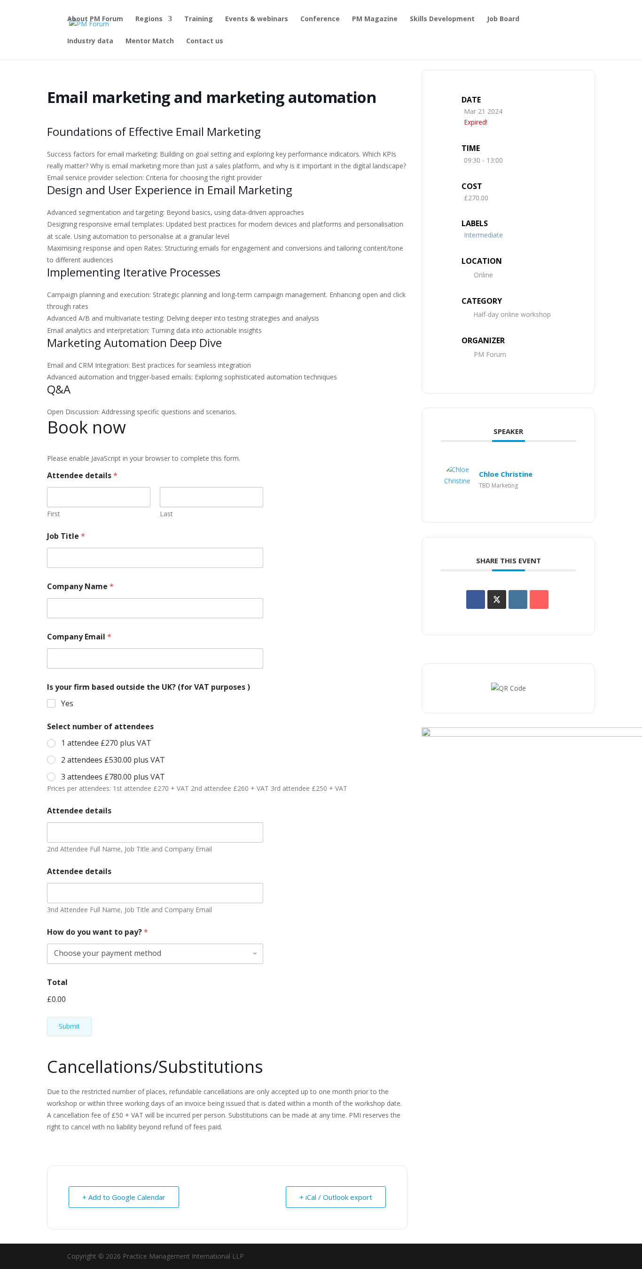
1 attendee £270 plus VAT (106, 743)
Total (57, 982)
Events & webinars (256, 19)
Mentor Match (149, 41)
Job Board (503, 19)
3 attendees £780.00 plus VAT (113, 777)
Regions (149, 19)
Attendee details (79, 810)
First (53, 514)
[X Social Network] (496, 599)
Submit (69, 1026)
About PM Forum (95, 19)
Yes (67, 704)
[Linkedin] (518, 599)
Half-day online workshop (512, 314)
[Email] (539, 599)
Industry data (90, 41)
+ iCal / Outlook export (335, 1197)
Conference (320, 19)
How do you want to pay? (97, 932)
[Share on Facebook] (475, 599)
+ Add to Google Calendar (123, 1197)
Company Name (80, 586)
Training (198, 19)
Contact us (204, 41)
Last (166, 514)
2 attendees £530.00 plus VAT (113, 760)
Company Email (79, 636)
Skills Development (442, 19)
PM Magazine (375, 19)
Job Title (66, 536)
